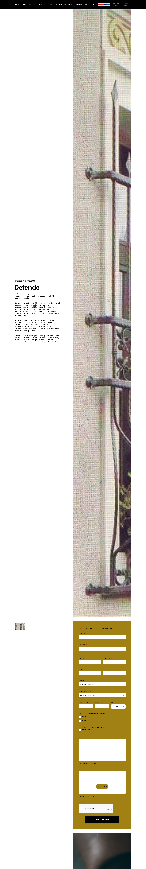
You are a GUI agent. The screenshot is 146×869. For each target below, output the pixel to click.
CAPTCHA (81, 802)
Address (81, 669)
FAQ (93, 4)
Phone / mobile (109, 658)
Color (113, 702)
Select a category (85, 691)
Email (81, 658)
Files (80, 769)
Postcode (106, 669)
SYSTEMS (59, 4)
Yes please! (86, 730)
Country (81, 680)
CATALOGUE (68, 4)
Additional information (87, 737)
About (87, 4)
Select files (102, 786)
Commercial (78, 4)
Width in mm (99, 702)
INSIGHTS (50, 4)
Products (32, 4)
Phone (84, 720)
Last (80, 652)
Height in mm (83, 702)
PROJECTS (41, 4)
